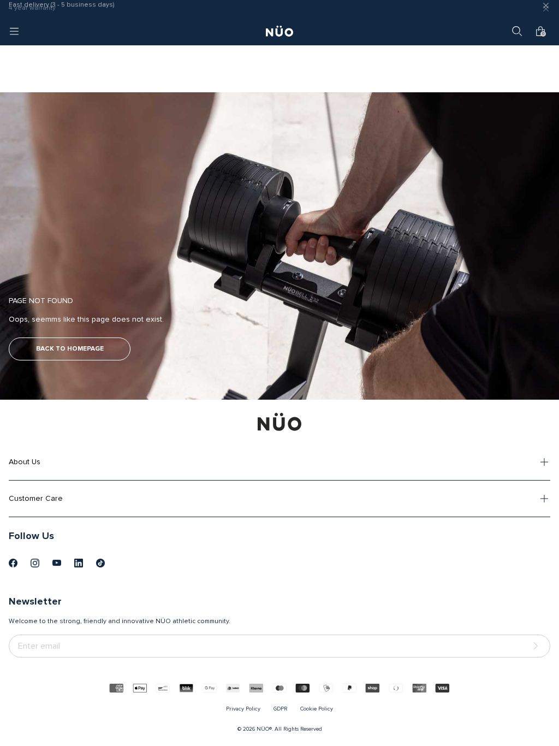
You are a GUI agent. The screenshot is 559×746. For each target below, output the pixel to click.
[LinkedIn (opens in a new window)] (78, 563)
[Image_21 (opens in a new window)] (100, 563)
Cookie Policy (316, 709)
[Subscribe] (538, 646)
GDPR (280, 709)
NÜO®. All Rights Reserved (289, 729)
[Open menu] (14, 31)
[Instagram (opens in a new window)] (35, 563)
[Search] (517, 31)
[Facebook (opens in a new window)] (13, 563)
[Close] (546, 8)
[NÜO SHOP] (279, 421)
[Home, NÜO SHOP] (279, 31)
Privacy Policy (243, 709)
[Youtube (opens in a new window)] (56, 563)
